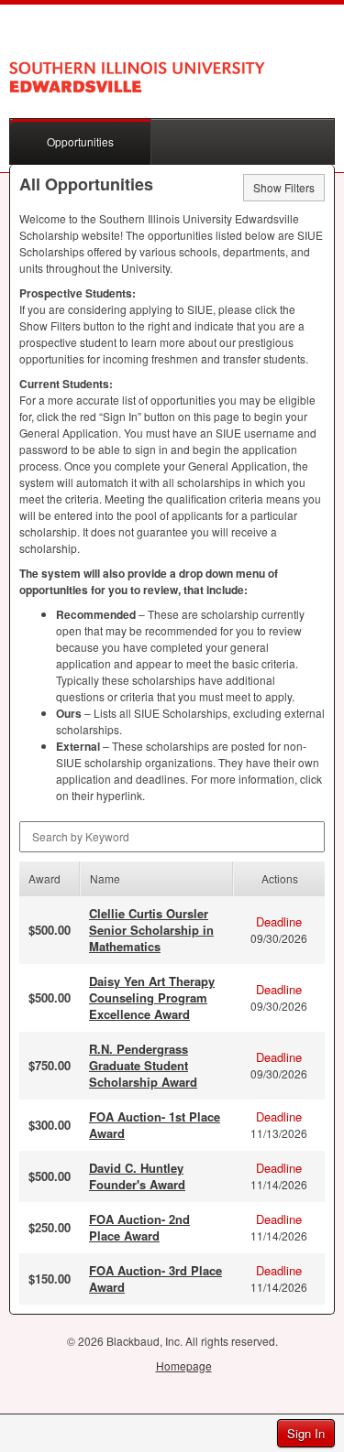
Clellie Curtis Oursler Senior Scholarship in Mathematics (151, 930)
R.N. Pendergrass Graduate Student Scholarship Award (143, 1065)
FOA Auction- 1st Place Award (154, 1125)
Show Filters (284, 187)
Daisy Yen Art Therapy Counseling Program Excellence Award (152, 997)
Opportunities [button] (80, 141)
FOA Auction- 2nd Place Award (139, 1227)
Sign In (306, 1433)
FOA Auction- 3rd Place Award (155, 1278)
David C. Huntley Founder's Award (137, 1176)
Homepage (184, 1365)
